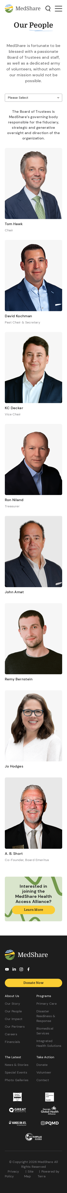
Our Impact (13, 1019)
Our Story (12, 1003)
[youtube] (7, 970)
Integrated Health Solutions (48, 1043)
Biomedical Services (44, 1030)
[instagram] (21, 970)
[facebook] (28, 970)
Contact (42, 1080)
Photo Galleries (16, 1080)
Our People (13, 1011)
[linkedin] (14, 970)
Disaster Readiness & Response (45, 1016)
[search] (48, 9)
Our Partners (15, 1026)
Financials (12, 1042)
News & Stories (16, 1065)
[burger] (58, 8)
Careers (11, 1034)
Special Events (16, 1072)
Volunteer (43, 1072)
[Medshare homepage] (26, 955)
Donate (42, 1065)
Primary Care (46, 1003)
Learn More (33, 910)
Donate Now (33, 983)
